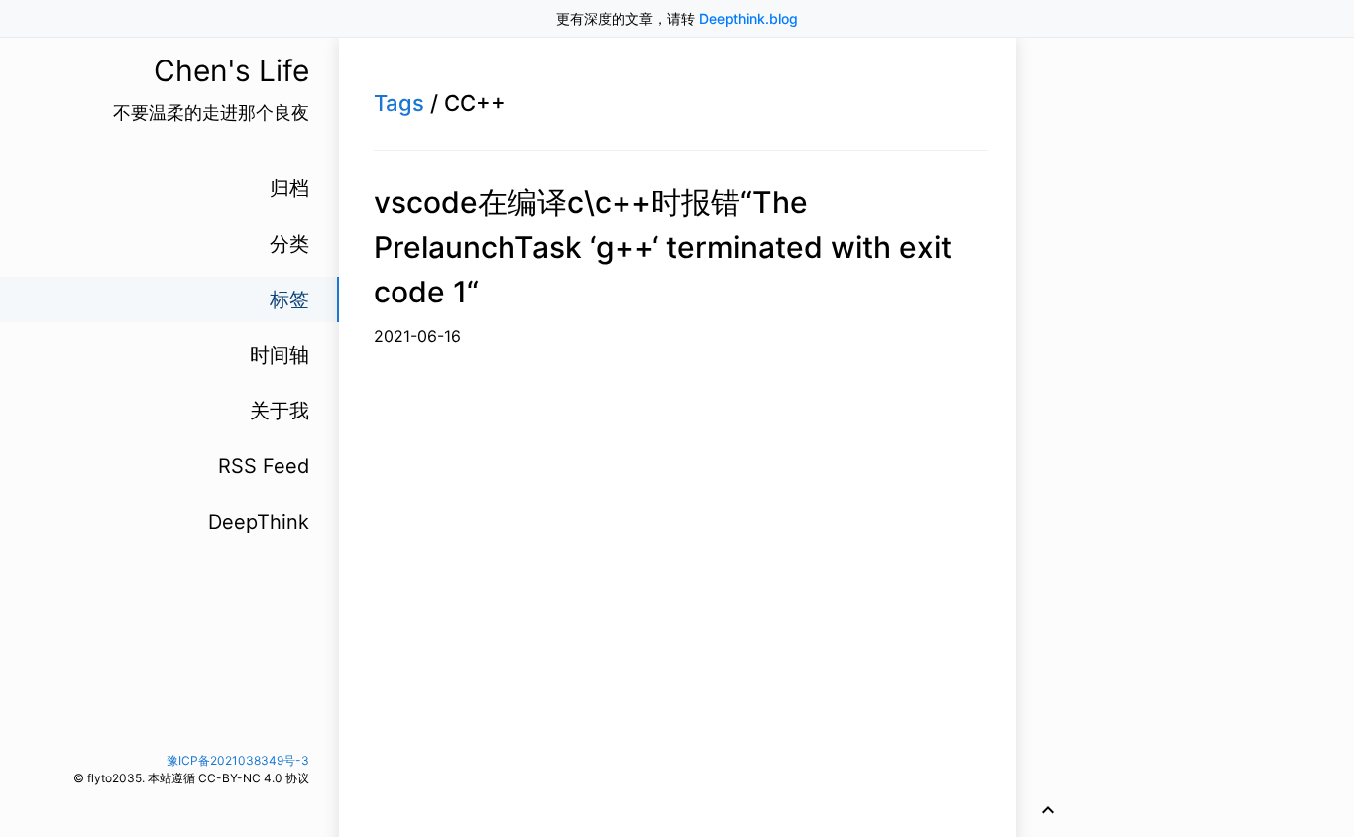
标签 (289, 299)
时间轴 (279, 355)
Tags (399, 103)
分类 (289, 244)
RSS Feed (263, 466)
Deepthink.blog (748, 18)
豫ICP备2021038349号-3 (238, 760)
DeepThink (258, 522)
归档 (289, 188)
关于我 (279, 410)
